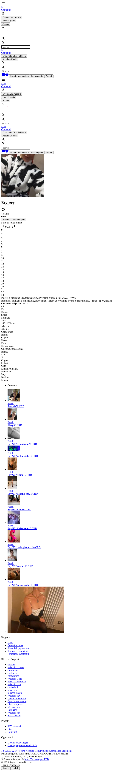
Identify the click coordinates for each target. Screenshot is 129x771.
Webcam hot (14, 712)
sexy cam (12, 690)
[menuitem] (3, 7)
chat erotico (13, 676)
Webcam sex (14, 707)
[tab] (68, 385)
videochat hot (14, 684)
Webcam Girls (15, 678)
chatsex (11, 664)
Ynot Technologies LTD (37, 759)
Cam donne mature (17, 701)
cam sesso (12, 670)
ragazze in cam (15, 693)
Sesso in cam (14, 715)
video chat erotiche (17, 681)
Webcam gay (14, 695)
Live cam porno (15, 704)
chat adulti (13, 687)
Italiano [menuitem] (6, 768)
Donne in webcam (17, 698)
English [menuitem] (15, 768)
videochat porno (16, 667)
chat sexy (12, 673)
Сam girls (12, 710)
